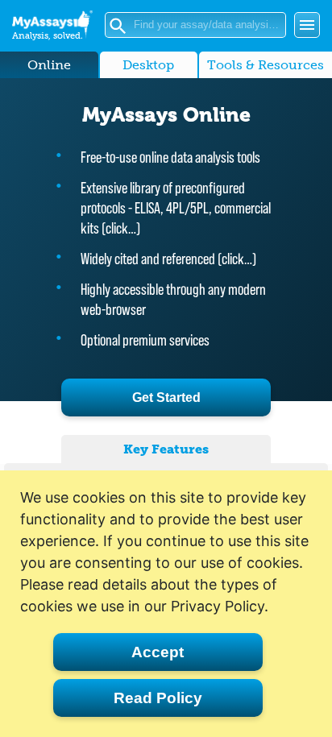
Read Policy (158, 697)
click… (121, 228)
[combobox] (208, 25)
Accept (157, 652)
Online (49, 64)
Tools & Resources (265, 64)
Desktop (148, 64)
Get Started (166, 397)
